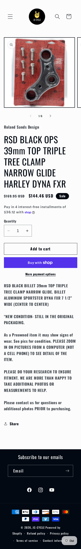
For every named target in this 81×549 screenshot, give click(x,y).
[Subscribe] (67, 471)
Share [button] (14, 423)
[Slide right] (50, 116)
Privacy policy (59, 533)
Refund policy (36, 533)
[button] (10, 16)
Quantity (10, 221)
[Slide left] (30, 116)
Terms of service (27, 540)
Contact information (56, 540)
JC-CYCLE (38, 527)
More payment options (40, 274)
